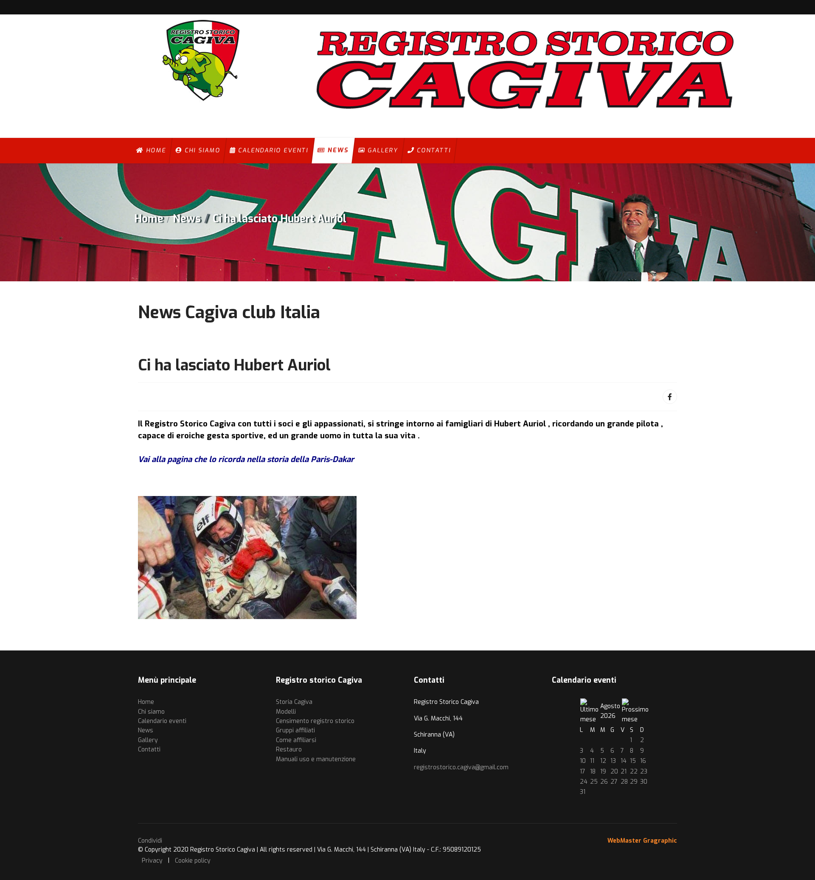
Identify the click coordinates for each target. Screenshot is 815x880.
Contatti (432, 150)
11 (592, 761)
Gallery (382, 150)
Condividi (150, 841)
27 (614, 782)
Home (154, 150)
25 (594, 782)
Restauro (289, 749)
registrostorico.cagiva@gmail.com (461, 767)
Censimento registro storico (315, 721)
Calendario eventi (272, 150)
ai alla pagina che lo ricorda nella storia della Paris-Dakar (248, 459)
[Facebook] (670, 397)
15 (633, 761)
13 (613, 761)
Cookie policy (193, 861)
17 (582, 772)
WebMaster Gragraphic (642, 841)
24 (583, 782)
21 (624, 772)
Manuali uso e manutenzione (316, 759)
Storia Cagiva (294, 702)
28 (624, 782)
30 (643, 782)
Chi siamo (201, 150)
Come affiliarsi (296, 740)
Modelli (286, 712)
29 (634, 782)
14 (624, 761)
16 (643, 761)
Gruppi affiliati (295, 730)
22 (634, 772)
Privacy (152, 861)
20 (614, 772)
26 (604, 782)
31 (582, 792)
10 (583, 761)
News (337, 150)
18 (593, 772)
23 (643, 772)
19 (603, 772)
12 (603, 761)
